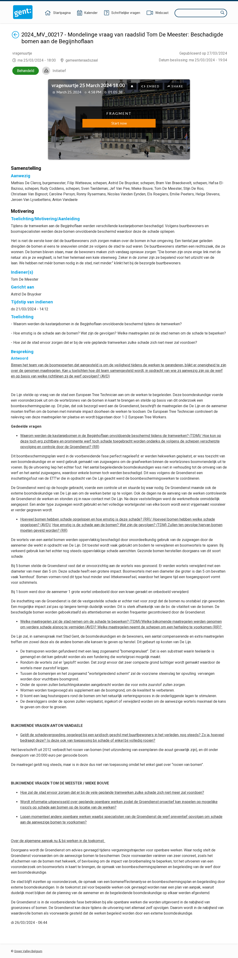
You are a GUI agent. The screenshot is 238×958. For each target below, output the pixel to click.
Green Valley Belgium (28, 951)
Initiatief (59, 71)
